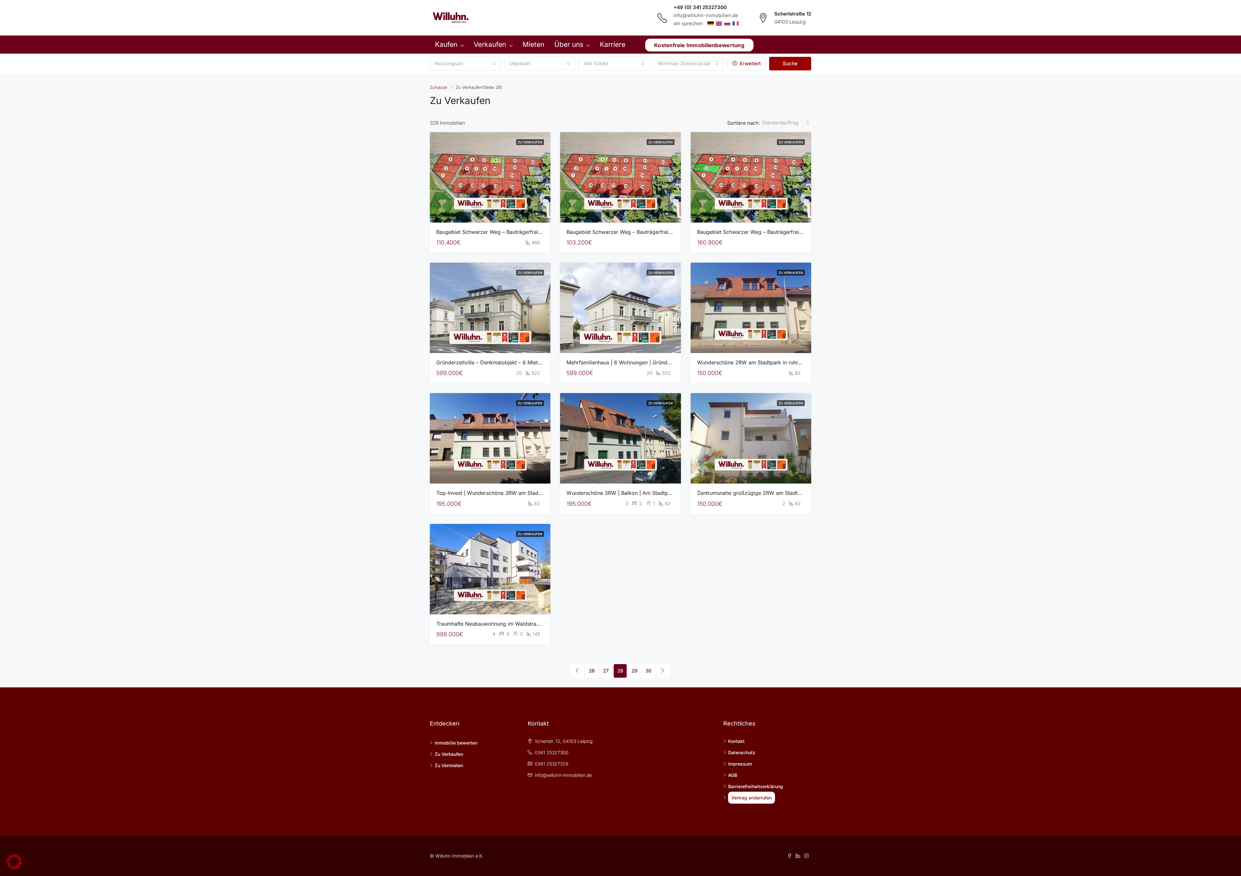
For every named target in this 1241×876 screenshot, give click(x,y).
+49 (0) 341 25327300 (700, 7)
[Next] (662, 671)
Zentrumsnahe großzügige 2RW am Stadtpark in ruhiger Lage (772, 493)
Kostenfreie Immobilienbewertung (699, 44)
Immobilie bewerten (456, 743)
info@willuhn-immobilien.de (706, 15)
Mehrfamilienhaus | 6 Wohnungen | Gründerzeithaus (629, 362)
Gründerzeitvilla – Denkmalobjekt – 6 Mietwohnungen (501, 362)
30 (648, 671)
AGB (732, 775)
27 (606, 671)
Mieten (533, 44)
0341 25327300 (551, 752)
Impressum (740, 763)
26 (592, 671)
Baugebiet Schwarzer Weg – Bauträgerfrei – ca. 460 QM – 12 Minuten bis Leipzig (534, 232)
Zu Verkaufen (530, 142)
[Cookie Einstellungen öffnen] (14, 861)
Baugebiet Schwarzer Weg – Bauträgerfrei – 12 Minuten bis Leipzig (647, 232)
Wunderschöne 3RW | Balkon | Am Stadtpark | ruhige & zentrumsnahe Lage (658, 493)
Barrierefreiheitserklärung (755, 786)
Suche (790, 63)
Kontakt (736, 741)
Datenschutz (741, 752)
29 (634, 671)
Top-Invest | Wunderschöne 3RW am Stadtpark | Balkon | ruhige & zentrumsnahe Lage (541, 493)
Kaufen (446, 44)
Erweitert (749, 63)
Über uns (568, 44)
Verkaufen (490, 44)
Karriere (612, 44)
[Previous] (563, 664)
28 (620, 671)
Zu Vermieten (449, 765)
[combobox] (465, 63)
